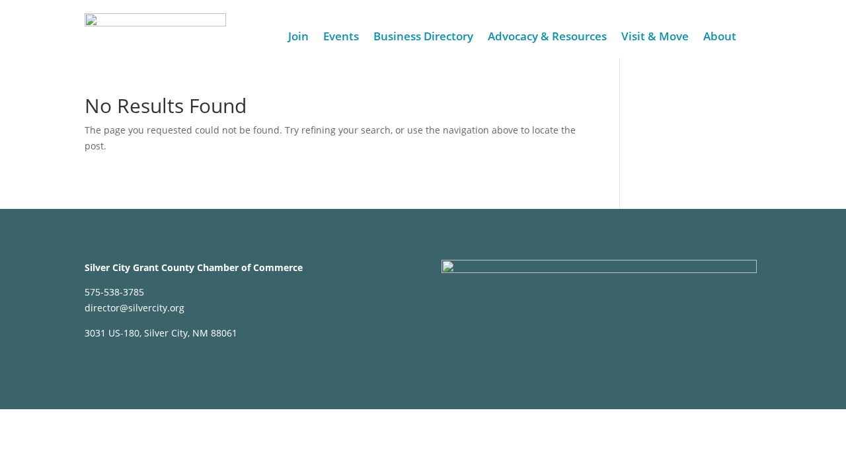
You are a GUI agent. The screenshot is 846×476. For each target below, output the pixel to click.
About (719, 38)
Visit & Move (655, 38)
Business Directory (423, 38)
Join (298, 38)
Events (341, 38)
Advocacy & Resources (547, 38)
